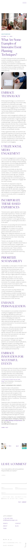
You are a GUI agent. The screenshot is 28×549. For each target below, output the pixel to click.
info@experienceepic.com (10, 520)
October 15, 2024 (6, 36)
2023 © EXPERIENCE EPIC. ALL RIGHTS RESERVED (12, 544)
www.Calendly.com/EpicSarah (13, 420)
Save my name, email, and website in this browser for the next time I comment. (14, 497)
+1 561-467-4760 (8, 518)
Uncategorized (5, 34)
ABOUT (5, 526)
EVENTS (5, 523)
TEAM (4, 528)
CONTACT (18, 523)
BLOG (17, 526)
